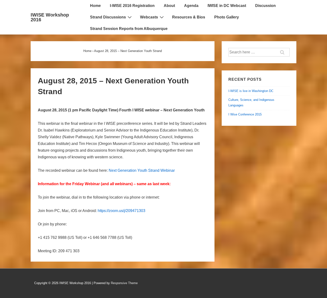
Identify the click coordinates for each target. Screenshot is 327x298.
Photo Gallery (226, 17)
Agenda (191, 6)
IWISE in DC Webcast (227, 6)
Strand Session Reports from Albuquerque (129, 29)
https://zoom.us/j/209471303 (121, 211)
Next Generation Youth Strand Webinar (142, 170)
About (169, 6)
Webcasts (149, 17)
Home (95, 6)
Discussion (265, 6)
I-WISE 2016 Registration (132, 6)
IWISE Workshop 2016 (50, 17)
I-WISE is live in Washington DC (250, 91)
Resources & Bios (188, 17)
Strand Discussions (108, 17)
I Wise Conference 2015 (245, 114)
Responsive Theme (124, 283)
